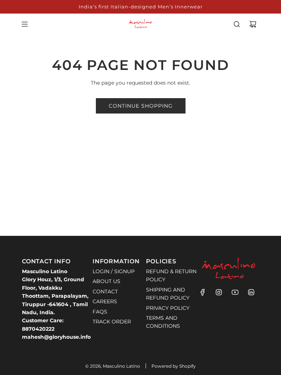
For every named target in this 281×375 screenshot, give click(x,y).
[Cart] (253, 24)
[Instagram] (219, 292)
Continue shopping (141, 106)
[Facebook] (203, 292)
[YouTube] (235, 292)
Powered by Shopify (173, 366)
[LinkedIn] (251, 292)
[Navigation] (24, 24)
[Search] (237, 24)
